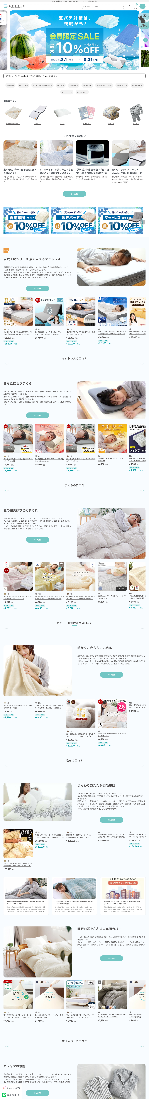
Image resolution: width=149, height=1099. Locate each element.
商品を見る (74, 397)
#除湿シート (73, 85)
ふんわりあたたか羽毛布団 (96, 897)
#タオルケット (137, 85)
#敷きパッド (87, 85)
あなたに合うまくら (17, 420)
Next (144, 222)
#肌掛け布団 (23, 85)
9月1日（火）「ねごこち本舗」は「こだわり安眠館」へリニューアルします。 (32, 76)
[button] (3, 40)
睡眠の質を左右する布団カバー (99, 1046)
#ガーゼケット (67, 92)
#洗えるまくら (82, 92)
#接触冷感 (10, 85)
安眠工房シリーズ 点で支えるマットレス (31, 259)
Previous (8, 222)
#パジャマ (60, 85)
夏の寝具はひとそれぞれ (20, 584)
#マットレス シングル (104, 85)
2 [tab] (75, 236)
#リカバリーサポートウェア (42, 85)
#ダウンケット (122, 85)
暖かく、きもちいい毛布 (94, 722)
